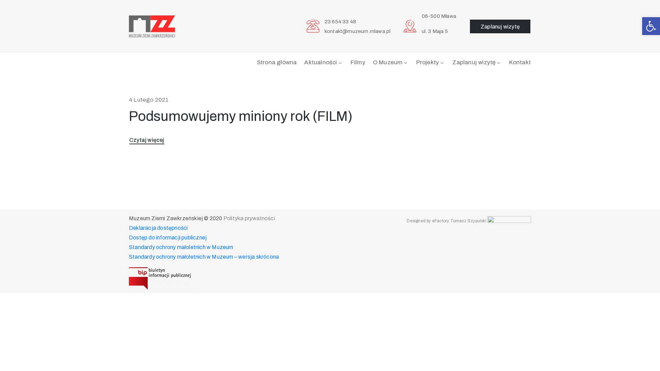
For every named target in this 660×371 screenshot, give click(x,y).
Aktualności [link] (320, 62)
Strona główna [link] (277, 62)
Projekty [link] (427, 62)
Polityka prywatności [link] (249, 218)
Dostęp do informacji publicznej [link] (168, 237)
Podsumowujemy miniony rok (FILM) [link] (241, 116)
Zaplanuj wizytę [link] (473, 62)
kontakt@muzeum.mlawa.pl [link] (357, 31)
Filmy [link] (358, 62)
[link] (651, 26)
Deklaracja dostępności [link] (158, 228)
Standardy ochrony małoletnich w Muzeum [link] (181, 247)
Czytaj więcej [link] (146, 140)
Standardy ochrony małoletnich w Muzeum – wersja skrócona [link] (204, 257)
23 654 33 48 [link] (340, 21)
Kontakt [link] (520, 62)
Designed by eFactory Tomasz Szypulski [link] (446, 220)
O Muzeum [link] (388, 62)
